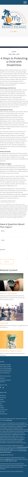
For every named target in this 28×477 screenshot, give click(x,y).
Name (3, 231)
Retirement (3, 395)
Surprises (4, 323)
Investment (3, 397)
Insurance (2, 401)
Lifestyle (2, 407)
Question (2, 249)
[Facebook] (10, 31)
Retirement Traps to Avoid (10, 351)
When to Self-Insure (8, 293)
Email (2, 240)
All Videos (2, 411)
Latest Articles (3, 409)
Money (1, 405)
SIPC (10, 459)
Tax (1, 403)
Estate (1, 399)
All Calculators (3, 413)
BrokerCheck (9, 420)
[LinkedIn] (12, 31)
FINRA (6, 459)
